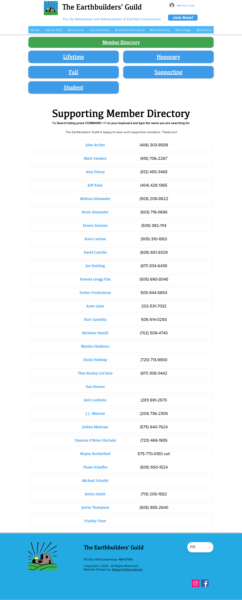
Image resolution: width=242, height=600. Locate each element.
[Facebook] (205, 583)
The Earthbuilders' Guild (102, 7)
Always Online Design (127, 569)
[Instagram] (195, 583)
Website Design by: (98, 569)
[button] (53, 29)
